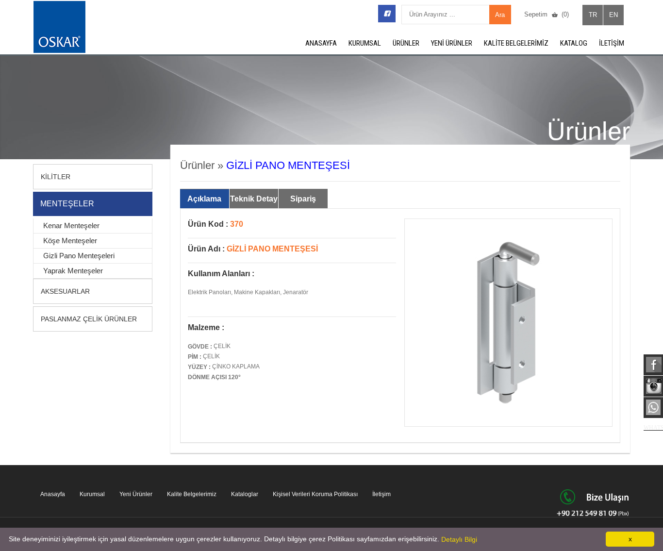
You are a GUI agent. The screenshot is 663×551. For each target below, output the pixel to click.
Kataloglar (244, 494)
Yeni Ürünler (135, 494)
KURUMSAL (364, 43)
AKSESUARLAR (65, 291)
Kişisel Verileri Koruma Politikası (315, 494)
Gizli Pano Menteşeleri (79, 255)
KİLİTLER (55, 177)
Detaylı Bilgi (459, 539)
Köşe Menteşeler (70, 240)
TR (593, 14)
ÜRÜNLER (406, 43)
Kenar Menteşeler (71, 225)
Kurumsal (92, 494)
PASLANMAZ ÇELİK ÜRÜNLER (89, 319)
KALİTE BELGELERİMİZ (516, 43)
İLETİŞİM (611, 43)
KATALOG (573, 43)
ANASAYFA (321, 43)
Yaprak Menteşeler (73, 271)
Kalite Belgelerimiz (191, 494)
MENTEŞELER (67, 204)
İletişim (381, 494)
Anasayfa (52, 494)
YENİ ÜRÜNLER (451, 43)
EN (613, 14)
